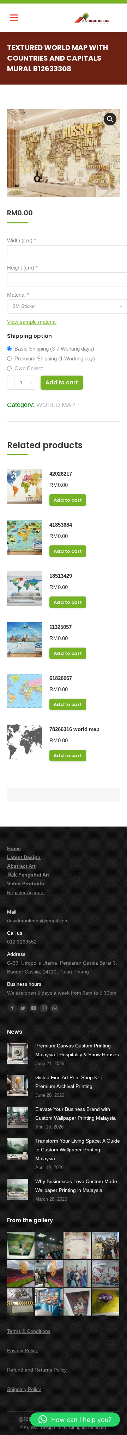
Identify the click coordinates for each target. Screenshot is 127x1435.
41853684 (60, 525)
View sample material (31, 322)
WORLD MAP (55, 404)
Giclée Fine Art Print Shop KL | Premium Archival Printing (69, 1082)
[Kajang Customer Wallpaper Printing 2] (106, 1302)
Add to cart (62, 382)
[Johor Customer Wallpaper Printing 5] (78, 1274)
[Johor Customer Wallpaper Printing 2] (106, 1246)
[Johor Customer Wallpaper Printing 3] (21, 1274)
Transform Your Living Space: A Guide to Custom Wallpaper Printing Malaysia (77, 1149)
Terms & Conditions (28, 1331)
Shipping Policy (24, 1389)
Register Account (26, 892)
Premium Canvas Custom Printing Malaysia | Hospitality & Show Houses (77, 1050)
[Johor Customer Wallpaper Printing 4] (49, 1274)
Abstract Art (21, 866)
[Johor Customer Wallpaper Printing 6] (106, 1274)
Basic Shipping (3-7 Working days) (54, 349)
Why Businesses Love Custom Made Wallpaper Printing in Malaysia (76, 1186)
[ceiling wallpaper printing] (21, 1246)
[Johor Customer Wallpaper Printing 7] (21, 1302)
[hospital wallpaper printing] (78, 1246)
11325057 (60, 627)
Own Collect (28, 368)
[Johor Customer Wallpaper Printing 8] (49, 1302)
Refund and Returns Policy (37, 1370)
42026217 (60, 474)
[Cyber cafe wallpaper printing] (49, 1246)
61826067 (60, 678)
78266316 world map (74, 729)
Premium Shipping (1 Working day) (54, 358)
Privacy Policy (22, 1350)
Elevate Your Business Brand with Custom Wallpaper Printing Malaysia (75, 1113)
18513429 (60, 576)
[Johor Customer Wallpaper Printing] (78, 1302)
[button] (110, 119)
